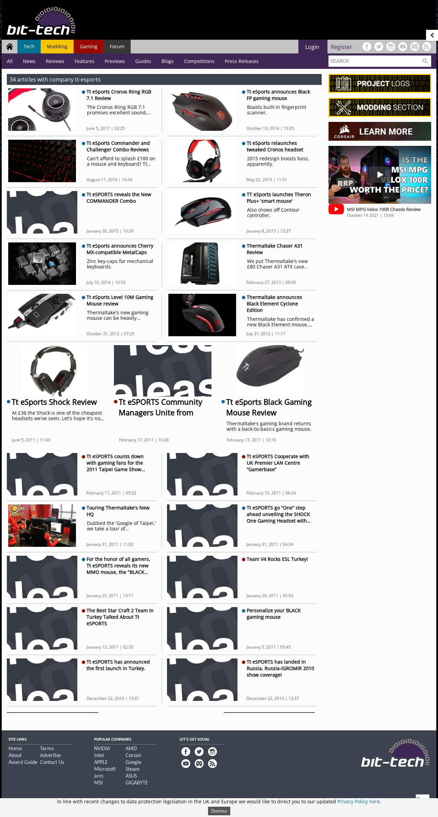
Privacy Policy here (358, 801)
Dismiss (219, 811)
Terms (47, 749)
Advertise (50, 755)
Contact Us (52, 762)
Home (15, 749)
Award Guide (23, 762)
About (15, 755)
